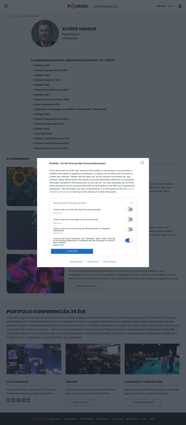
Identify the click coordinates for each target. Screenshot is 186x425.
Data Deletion (76, 261)
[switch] (129, 209)
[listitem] (93, 203)
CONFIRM (72, 251)
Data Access (93, 261)
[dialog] (93, 212)
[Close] (143, 163)
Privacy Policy (109, 261)
